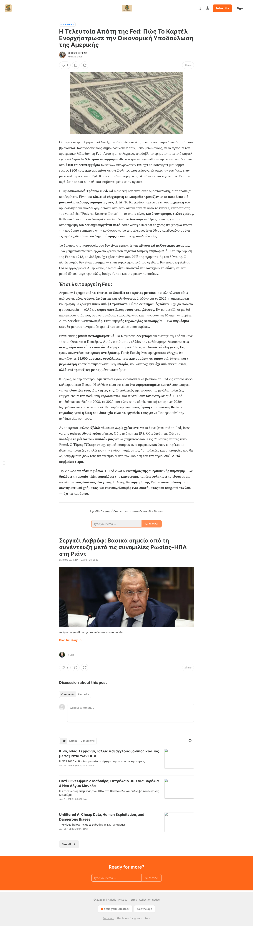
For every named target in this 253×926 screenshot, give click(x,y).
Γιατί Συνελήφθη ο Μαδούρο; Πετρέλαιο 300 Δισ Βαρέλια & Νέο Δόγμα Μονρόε (109, 783)
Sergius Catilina (77, 53)
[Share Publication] (207, 8)
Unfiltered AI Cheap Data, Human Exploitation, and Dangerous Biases (101, 817)
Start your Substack (116, 909)
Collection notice (149, 899)
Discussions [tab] (87, 740)
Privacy (122, 899)
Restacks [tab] (83, 694)
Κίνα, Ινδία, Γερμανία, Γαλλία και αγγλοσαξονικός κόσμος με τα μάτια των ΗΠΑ (109, 753)
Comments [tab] (67, 694)
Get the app (144, 909)
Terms (133, 899)
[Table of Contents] (4, 463)
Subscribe (222, 8)
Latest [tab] (73, 740)
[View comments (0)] (75, 65)
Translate (67, 24)
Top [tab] (63, 740)
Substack (108, 918)
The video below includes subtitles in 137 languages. (92, 824)
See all (66, 844)
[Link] (54, 140)
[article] (126, 760)
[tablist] (75, 694)
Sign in (241, 8)
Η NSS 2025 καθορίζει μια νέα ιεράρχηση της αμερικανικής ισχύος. (102, 761)
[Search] (199, 8)
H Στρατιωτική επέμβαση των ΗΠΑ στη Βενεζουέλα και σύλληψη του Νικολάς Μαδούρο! (109, 792)
